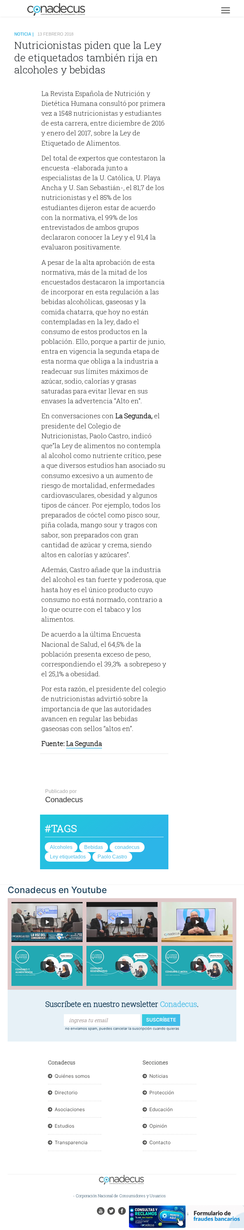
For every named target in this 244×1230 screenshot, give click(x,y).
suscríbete (161, 1020)
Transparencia (71, 1142)
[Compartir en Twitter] (29, 95)
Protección (161, 1093)
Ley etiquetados (68, 856)
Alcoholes (61, 847)
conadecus (127, 847)
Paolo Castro (112, 856)
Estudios (64, 1126)
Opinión (158, 1126)
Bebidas (93, 847)
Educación (161, 1109)
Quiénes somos (72, 1076)
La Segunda (84, 743)
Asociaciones (70, 1109)
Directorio (66, 1093)
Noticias (158, 1076)
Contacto (160, 1142)
